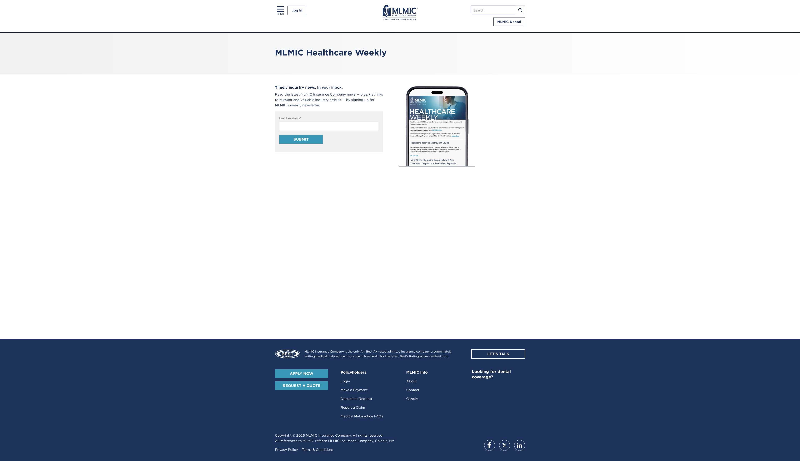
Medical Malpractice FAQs (362, 416)
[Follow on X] (504, 445)
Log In (296, 10)
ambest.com (439, 356)
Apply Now (301, 373)
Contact (412, 390)
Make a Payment (354, 390)
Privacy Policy (286, 450)
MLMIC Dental (509, 22)
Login (345, 381)
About (411, 381)
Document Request (356, 399)
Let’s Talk (498, 354)
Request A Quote (301, 385)
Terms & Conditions (318, 450)
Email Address (290, 118)
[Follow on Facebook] (489, 445)
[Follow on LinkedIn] (519, 445)
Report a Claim (353, 407)
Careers (412, 399)
